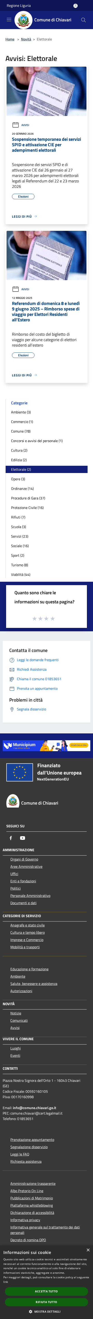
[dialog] (46, 1282)
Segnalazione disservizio (29, 1147)
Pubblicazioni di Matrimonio (31, 1198)
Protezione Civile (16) (27, 507)
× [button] (88, 1250)
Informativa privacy (25, 1220)
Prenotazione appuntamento (32, 1139)
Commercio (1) (22, 421)
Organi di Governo (24, 859)
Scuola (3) (18, 526)
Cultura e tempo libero (27, 932)
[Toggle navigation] (9, 19)
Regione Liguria (19, 5)
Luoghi (15, 1048)
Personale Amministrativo (30, 895)
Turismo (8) (19, 565)
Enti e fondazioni (23, 881)
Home (9, 39)
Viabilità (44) (20, 574)
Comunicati (19, 1020)
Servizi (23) (19, 536)
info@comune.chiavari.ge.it (34, 1107)
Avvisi (25, 125)
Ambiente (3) (21, 412)
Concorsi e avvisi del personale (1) (37, 440)
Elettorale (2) (21, 469)
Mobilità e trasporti (25, 947)
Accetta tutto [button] (46, 1291)
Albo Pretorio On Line (26, 1190)
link (5, 1282)
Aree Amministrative (26, 866)
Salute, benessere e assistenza (33, 983)
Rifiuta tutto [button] (46, 1302)
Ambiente (17, 976)
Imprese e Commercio (26, 939)
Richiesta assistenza (26, 1161)
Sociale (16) (20, 546)
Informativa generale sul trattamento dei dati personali (45, 1229)
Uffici (14, 873)
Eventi (15, 1055)
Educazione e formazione (29, 969)
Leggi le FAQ (19, 1154)
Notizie (15, 1013)
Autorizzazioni (21, 991)
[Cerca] (83, 20)
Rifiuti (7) (18, 517)
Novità (26, 39)
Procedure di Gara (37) (28, 498)
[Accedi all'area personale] (75, 5)
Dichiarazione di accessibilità (32, 1212)
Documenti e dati (23, 903)
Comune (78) (20, 431)
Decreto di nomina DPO (28, 1240)
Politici (15, 888)
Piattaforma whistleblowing (31, 1205)
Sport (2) (17, 555)
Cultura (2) (19, 450)
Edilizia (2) (19, 460)
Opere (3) (18, 479)
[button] (46, 1311)
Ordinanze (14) (22, 488)
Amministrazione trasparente (33, 1183)
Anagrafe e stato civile (27, 925)
